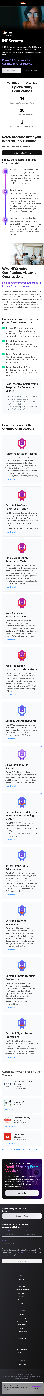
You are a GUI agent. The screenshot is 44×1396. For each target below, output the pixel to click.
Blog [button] (22, 1303)
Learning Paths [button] (22, 1331)
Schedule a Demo (22, 1216)
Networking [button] (22, 1318)
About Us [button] (22, 1279)
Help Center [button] (22, 1364)
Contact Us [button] (22, 1283)
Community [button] (22, 1296)
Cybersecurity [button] (22, 1321)
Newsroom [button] (22, 1300)
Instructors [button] (22, 1338)
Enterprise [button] (22, 1353)
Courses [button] (22, 1335)
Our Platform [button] (22, 1293)
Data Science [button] (22, 1325)
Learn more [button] (8, 1389)
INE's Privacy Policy (21, 1252)
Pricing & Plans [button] (22, 1349)
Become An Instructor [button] (22, 1289)
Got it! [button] (36, 1388)
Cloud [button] (22, 1328)
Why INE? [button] (22, 1314)
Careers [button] (22, 1286)
